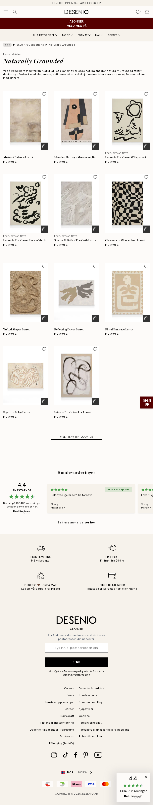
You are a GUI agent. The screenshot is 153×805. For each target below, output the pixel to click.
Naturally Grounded (62, 44)
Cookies (84, 716)
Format (83, 35)
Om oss (69, 688)
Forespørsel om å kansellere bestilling (104, 729)
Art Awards (67, 736)
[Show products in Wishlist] (138, 12)
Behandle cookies (91, 736)
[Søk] (14, 12)
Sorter (112, 35)
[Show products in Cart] (147, 12)
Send (76, 662)
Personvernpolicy (73, 671)
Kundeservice (88, 695)
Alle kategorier (44, 35)
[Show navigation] (6, 12)
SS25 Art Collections (30, 44)
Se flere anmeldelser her (76, 522)
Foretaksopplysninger (59, 702)
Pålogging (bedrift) (61, 743)
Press (70, 695)
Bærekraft (67, 716)
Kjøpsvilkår (86, 709)
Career (69, 709)
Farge (66, 35)
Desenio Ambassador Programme (52, 729)
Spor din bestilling (91, 702)
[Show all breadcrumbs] (7, 45)
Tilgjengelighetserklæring (57, 722)
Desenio (88, 793)
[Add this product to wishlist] (44, 94)
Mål (97, 35)
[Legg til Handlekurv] (44, 146)
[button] (133, 787)
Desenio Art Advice (91, 688)
